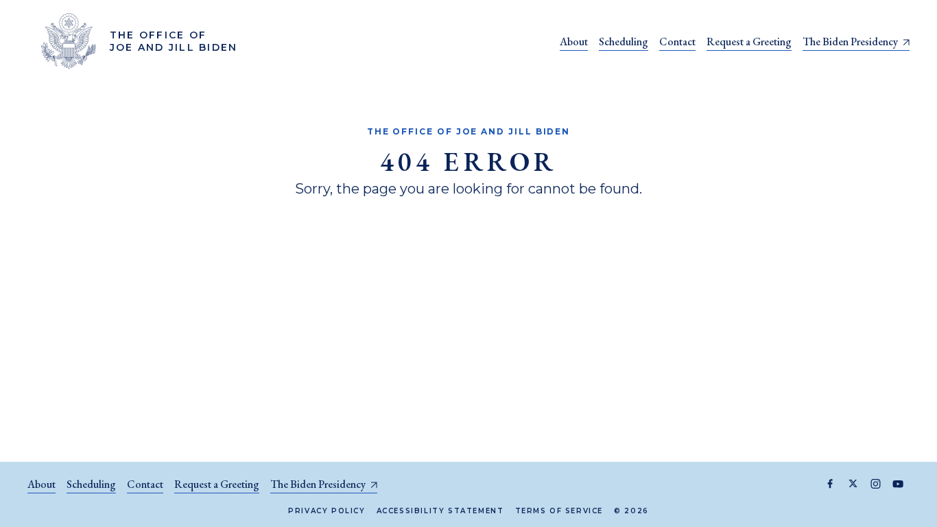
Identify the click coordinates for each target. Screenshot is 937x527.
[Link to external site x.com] (853, 484)
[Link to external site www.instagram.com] (875, 484)
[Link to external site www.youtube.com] (898, 484)
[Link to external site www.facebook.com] (830, 484)
